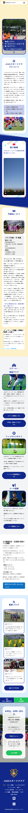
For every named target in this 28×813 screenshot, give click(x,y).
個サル (18, 787)
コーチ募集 (7, 792)
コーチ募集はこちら (14, 526)
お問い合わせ (14, 794)
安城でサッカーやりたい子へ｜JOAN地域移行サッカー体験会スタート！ (13, 678)
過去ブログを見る (14, 688)
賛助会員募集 (15, 792)
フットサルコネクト (20, 785)
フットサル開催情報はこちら (14, 475)
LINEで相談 (14, 753)
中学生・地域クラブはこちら (14, 423)
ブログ (21, 792)
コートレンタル (11, 787)
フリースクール (19, 789)
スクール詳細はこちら (14, 416)
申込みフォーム (14, 736)
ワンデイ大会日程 (9, 789)
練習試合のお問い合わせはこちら (14, 585)
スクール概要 (10, 785)
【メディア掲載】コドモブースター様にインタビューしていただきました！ (13, 653)
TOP (4, 785)
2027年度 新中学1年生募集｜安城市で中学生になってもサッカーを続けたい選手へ (13, 629)
